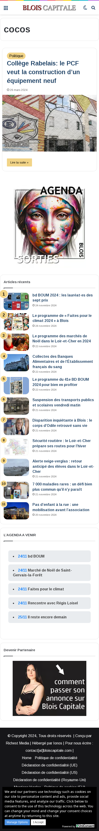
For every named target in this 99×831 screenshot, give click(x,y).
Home (27, 758)
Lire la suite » (19, 162)
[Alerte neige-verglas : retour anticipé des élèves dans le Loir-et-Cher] (16, 467)
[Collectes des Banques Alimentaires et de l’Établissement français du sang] (16, 362)
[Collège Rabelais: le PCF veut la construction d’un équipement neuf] (49, 123)
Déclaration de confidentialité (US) (49, 773)
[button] (17, 822)
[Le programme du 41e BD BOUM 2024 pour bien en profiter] (16, 385)
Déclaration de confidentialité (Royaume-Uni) (49, 780)
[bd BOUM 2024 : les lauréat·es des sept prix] (16, 301)
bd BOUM (36, 556)
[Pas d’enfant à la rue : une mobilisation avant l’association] (16, 510)
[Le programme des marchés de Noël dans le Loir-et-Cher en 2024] (16, 342)
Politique (16, 56)
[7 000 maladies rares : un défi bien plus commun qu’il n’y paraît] (16, 490)
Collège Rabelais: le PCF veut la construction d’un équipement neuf (43, 72)
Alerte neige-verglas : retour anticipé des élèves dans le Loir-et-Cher (63, 466)
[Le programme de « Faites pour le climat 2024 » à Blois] (16, 321)
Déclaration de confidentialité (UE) (49, 765)
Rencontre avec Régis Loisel (53, 603)
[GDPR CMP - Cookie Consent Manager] (85, 825)
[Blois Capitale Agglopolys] (45, 7)
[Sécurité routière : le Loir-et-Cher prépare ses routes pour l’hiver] (16, 447)
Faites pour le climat (46, 589)
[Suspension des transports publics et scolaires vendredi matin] (16, 406)
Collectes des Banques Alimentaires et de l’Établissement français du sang (62, 362)
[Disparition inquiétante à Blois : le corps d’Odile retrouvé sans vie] (16, 426)
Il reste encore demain (47, 617)
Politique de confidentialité (56, 758)
